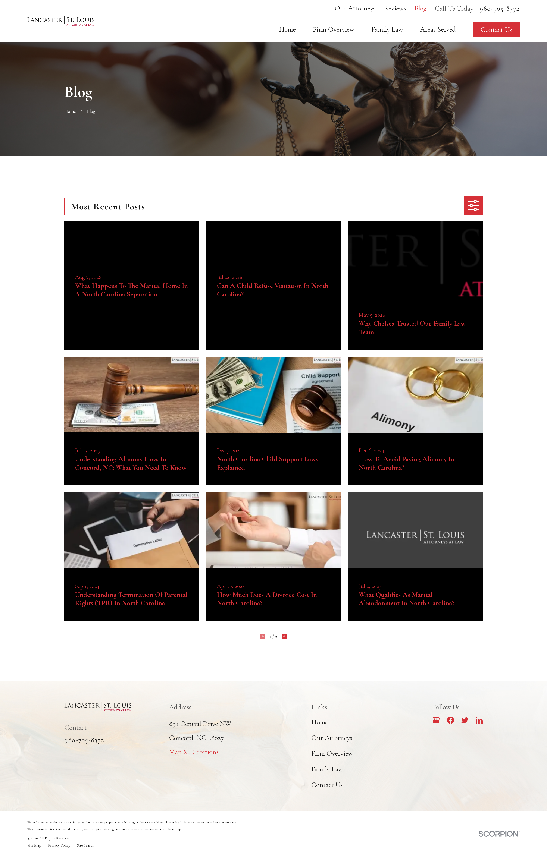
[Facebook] (450, 720)
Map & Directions (194, 752)
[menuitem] (34, 845)
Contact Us (496, 29)
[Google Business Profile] (436, 720)
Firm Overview (332, 753)
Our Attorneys (355, 8)
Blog (420, 8)
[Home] (60, 21)
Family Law (327, 769)
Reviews (395, 8)
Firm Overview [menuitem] (333, 29)
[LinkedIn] (479, 720)
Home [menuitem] (287, 29)
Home (319, 722)
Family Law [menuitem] (387, 29)
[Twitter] (464, 720)
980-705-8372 (500, 8)
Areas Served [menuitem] (438, 29)
